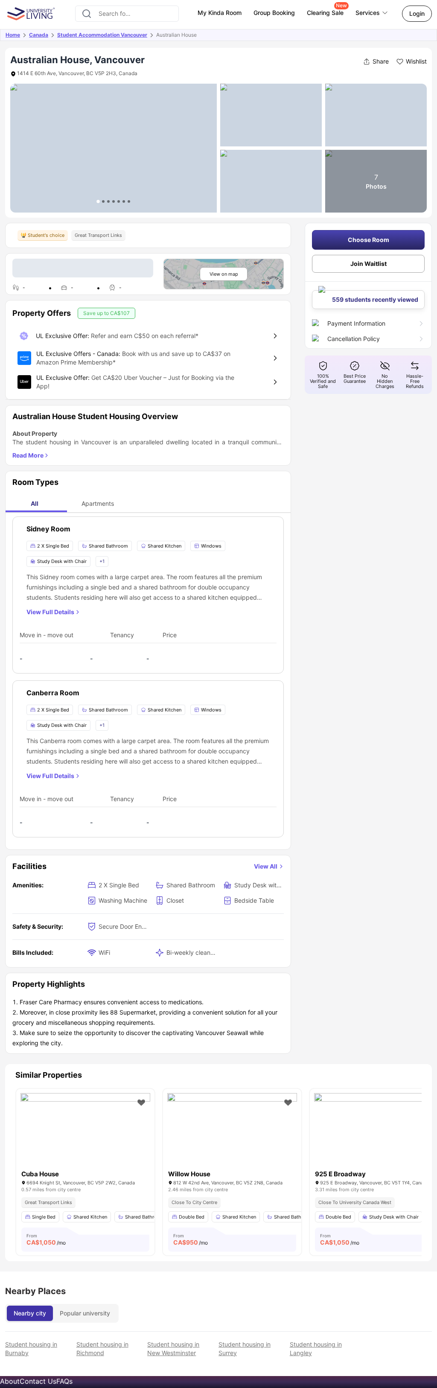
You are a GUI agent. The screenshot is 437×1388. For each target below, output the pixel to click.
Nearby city (30, 1313)
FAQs (64, 1381)
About (10, 1381)
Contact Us (38, 1381)
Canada (38, 35)
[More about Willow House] (232, 1136)
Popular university (85, 1313)
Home (13, 35)
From (46, 1239)
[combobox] (127, 13)
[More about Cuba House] (85, 1136)
